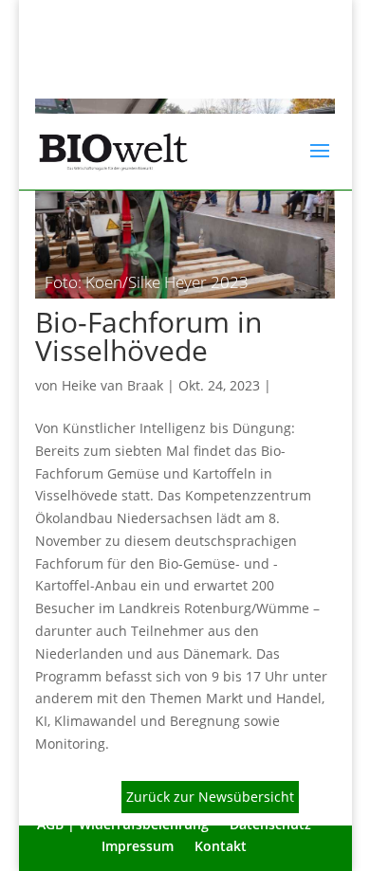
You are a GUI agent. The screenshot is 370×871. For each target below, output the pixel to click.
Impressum (138, 846)
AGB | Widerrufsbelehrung (123, 824)
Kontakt (220, 846)
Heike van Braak (112, 385)
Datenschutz (270, 824)
